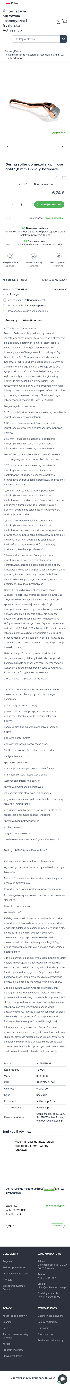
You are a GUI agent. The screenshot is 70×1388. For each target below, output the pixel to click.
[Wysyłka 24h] (35, 1160)
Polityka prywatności (14, 1267)
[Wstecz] (7, 147)
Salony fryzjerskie (48, 1321)
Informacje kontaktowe (15, 1273)
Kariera (7, 1343)
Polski (14, 3)
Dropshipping (45, 1334)
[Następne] (62, 147)
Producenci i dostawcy (50, 1340)
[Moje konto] (58, 21)
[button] (62, 1379)
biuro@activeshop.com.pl (52, 1287)
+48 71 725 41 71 (47, 1277)
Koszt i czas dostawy (15, 1315)
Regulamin (8, 1261)
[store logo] (17, 21)
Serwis (6, 1328)
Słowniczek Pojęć (12, 1355)
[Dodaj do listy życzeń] (56, 177)
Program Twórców (13, 1349)
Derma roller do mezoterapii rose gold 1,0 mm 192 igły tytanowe (36, 56)
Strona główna (13, 51)
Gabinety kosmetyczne (51, 1315)
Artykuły (7, 1279)
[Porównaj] (63, 177)
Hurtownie (43, 1328)
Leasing (7, 1321)
